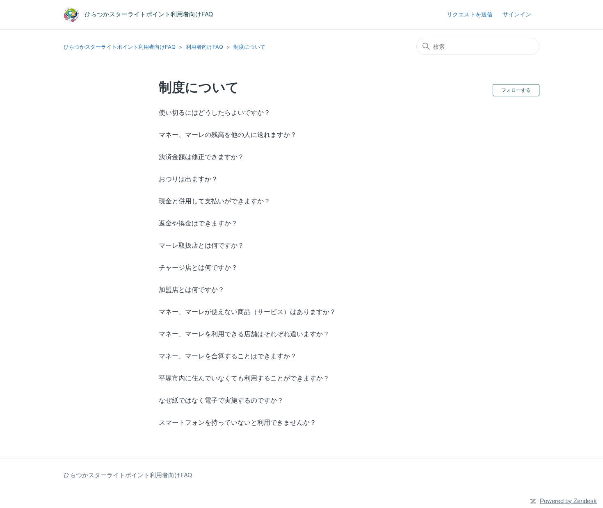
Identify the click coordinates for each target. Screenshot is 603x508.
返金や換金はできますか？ (198, 223)
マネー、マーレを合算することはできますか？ (228, 356)
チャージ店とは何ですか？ (198, 267)
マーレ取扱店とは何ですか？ (201, 245)
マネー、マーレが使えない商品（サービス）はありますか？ (247, 312)
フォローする (516, 90)
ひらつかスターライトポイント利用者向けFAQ (120, 46)
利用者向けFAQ (204, 46)
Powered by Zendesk (568, 500)
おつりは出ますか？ (188, 179)
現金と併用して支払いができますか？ (214, 201)
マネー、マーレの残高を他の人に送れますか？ (228, 134)
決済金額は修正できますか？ (201, 157)
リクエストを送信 (470, 14)
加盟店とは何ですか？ (191, 289)
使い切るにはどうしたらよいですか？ (214, 112)
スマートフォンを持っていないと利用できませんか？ (237, 422)
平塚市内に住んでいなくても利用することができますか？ (244, 378)
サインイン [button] (516, 14)
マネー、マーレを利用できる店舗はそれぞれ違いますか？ (244, 334)
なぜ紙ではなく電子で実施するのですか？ (221, 400)
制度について (249, 46)
